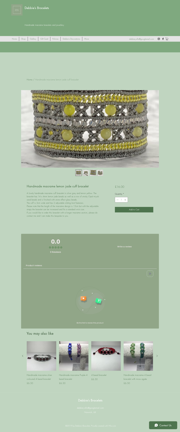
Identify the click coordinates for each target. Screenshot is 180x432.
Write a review (124, 246)
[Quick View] (41, 356)
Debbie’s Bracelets (37, 8)
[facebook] (163, 38)
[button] (167, 38)
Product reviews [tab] (34, 265)
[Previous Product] (22, 356)
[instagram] (158, 38)
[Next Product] (157, 356)
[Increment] (125, 199)
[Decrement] (117, 199)
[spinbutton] (121, 199)
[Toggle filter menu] (150, 273)
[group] (90, 365)
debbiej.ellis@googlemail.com (141, 39)
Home (29, 79)
